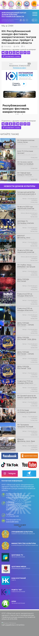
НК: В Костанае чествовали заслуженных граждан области (26, 412)
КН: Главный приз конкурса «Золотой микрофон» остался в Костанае (25, 174)
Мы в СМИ (7, 25)
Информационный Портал (20, 567)
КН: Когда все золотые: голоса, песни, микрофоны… (26, 142)
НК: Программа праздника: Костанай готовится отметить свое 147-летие (26, 426)
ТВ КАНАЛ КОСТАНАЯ (18, 556)
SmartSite (20, 625)
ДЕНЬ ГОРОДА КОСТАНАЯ (23, 280)
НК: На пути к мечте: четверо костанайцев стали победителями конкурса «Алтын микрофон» (25, 163)
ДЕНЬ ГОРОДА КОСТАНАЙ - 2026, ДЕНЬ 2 (26, 339)
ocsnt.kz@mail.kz (12, 522)
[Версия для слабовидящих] (27, 20)
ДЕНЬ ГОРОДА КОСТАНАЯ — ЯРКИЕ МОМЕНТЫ (25, 324)
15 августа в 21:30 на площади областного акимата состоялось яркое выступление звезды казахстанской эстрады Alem (27, 310)
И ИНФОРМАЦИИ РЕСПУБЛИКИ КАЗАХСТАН (24, 544)
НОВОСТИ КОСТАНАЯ (18, 590)
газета (18, 579)
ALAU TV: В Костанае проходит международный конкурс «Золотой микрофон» (26, 152)
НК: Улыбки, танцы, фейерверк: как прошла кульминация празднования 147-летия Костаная (26, 266)
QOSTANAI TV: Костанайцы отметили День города (25, 223)
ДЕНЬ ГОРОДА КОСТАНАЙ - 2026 (24, 367)
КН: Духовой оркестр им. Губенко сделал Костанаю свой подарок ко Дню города (27, 397)
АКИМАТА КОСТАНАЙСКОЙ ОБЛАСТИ (23, 532)
